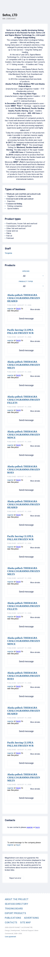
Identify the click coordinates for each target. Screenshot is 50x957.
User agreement (10, 936)
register (10, 308)
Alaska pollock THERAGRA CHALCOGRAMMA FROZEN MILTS (23, 364)
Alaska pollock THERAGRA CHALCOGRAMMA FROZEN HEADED (23, 298)
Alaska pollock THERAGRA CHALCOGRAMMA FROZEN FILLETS (23, 399)
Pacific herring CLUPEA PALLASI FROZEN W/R (20, 331)
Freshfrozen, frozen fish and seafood (21, 223)
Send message (26, 318)
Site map (25, 922)
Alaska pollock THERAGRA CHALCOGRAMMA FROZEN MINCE (23, 434)
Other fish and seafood (15, 228)
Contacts (11, 922)
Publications (13, 917)
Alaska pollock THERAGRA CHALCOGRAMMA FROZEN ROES (23, 469)
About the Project (17, 899)
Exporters (10, 201)
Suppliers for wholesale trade (18, 196)
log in (18, 308)
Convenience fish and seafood (18, 226)
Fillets (8, 233)
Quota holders (12, 208)
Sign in (45, 13)
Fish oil (9, 236)
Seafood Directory (16, 904)
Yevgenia (8, 253)
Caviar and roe (12, 231)
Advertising (31, 917)
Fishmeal (10, 238)
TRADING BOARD (14, 908)
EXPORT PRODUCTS (15, 913)
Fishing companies (14, 206)
